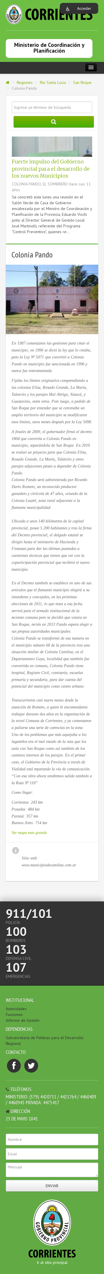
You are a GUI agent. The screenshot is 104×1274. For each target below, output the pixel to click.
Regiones (25, 82)
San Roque (82, 82)
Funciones (14, 1014)
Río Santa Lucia (53, 82)
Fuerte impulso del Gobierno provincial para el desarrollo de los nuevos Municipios (51, 169)
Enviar (52, 1185)
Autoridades (16, 1008)
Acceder (84, 8)
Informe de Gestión (23, 1020)
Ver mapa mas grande (29, 833)
